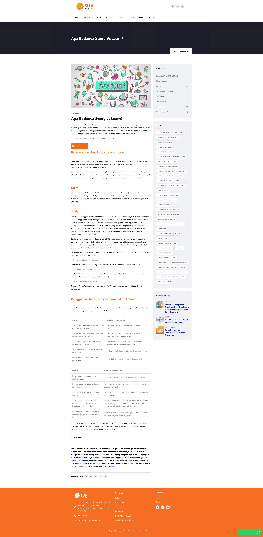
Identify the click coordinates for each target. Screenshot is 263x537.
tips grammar (172, 277)
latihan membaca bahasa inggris (169, 209)
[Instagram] (178, 6)
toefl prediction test (165, 281)
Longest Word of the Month (167, 76)
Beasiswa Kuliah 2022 (165, 142)
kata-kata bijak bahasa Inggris (168, 195)
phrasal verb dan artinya (167, 243)
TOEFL (183, 277)
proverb (182, 267)
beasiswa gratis (173, 137)
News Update (161, 81)
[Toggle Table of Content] (84, 146)
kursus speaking (163, 204)
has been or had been (165, 180)
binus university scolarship (167, 161)
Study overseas (181, 272)
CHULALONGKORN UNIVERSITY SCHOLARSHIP (171, 171)
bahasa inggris (179, 132)
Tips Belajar (184, 51)
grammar (179, 176)
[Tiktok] (173, 6)
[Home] (84, 6)
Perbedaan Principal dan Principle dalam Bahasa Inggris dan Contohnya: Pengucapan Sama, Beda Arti (177, 308)
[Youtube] (182, 6)
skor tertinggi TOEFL (165, 272)
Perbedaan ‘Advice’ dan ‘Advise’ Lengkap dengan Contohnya (175, 332)
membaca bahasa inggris (166, 219)
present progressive (179, 262)
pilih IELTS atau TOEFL (165, 248)
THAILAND (161, 277)
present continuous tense (167, 257)
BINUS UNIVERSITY (179, 156)
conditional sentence (165, 176)
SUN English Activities (164, 91)
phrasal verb (162, 238)
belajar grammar (164, 156)
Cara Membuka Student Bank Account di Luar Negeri (176, 321)
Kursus (173, 200)
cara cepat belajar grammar (168, 166)
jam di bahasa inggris (178, 185)
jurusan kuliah (163, 190)
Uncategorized (162, 112)
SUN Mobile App (162, 96)
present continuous (165, 253)
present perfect (163, 262)
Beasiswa (161, 137)
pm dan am (179, 248)
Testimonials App (163, 102)
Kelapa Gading (163, 200)
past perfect (162, 229)
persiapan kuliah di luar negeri (169, 233)
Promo (158, 86)
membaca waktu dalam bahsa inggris (170, 224)
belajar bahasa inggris (166, 152)
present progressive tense (167, 267)
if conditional (163, 185)
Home (176, 51)
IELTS (177, 180)
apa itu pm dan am (164, 132)
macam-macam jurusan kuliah (168, 214)
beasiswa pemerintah (165, 147)
